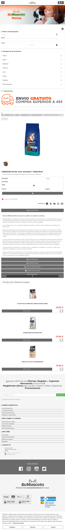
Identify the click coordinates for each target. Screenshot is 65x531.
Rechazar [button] (32, 527)
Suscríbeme (60, 395)
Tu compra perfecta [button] (7, 410)
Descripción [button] (33, 210)
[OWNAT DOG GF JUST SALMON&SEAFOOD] (32, 352)
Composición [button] (33, 263)
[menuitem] (32, 408)
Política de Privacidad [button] (8, 437)
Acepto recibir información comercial (11, 399)
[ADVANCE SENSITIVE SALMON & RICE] (32, 323)
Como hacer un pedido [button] (8, 423)
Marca (3, 37)
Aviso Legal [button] (5, 434)
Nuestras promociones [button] (8, 412)
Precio (3, 43)
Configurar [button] (12, 527)
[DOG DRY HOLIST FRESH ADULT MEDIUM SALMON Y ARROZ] (32, 294)
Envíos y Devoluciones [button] (8, 428)
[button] (5, 14)
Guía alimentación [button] (33, 267)
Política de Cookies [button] (7, 439)
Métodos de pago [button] (7, 426)
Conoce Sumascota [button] (7, 408)
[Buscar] (56, 34)
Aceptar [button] (53, 527)
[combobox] (29, 39)
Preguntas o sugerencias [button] (9, 414)
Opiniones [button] (33, 275)
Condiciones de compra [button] (8, 421)
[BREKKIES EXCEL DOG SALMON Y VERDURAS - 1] (5, 163)
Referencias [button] (33, 259)
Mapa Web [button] (4, 441)
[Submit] (56, 45)
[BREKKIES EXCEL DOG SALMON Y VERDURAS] (32, 140)
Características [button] (33, 271)
